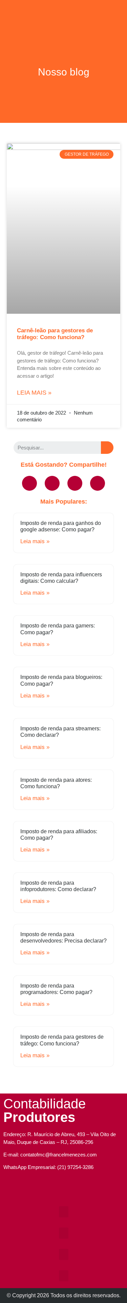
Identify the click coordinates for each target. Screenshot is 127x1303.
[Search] (107, 447)
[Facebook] (29, 483)
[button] (63, 9)
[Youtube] (52, 483)
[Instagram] (54, 1191)
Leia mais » (34, 392)
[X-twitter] (74, 483)
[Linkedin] (97, 483)
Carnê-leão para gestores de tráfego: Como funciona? (55, 333)
